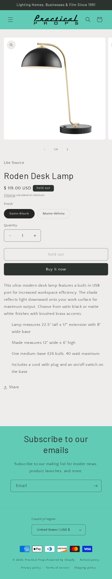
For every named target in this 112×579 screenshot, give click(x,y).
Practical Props (35, 559)
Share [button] (14, 387)
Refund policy (89, 559)
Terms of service (57, 567)
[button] (10, 19)
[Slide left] (44, 149)
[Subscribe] (95, 486)
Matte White (56, 214)
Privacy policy (31, 567)
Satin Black (22, 214)
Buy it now (56, 269)
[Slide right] (67, 149)
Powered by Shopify (61, 559)
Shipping (9, 195)
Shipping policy (85, 567)
